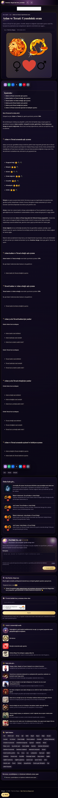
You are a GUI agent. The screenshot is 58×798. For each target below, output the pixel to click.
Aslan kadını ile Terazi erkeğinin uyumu (17, 273)
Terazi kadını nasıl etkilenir (13, 359)
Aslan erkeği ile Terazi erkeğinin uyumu (17, 451)
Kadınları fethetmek (43, 746)
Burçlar (15, 472)
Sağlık (48, 756)
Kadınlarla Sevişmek (34, 749)
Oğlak (48, 753)
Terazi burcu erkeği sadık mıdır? (15, 429)
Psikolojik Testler (30, 756)
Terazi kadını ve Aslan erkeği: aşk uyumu (18, 100)
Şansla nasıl (30, 760)
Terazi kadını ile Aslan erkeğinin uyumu (17, 306)
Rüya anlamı (41, 756)
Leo (10, 14)
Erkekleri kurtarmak (8, 742)
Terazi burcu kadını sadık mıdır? (15, 368)
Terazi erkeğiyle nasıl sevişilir (14, 425)
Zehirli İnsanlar (7, 766)
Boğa (43, 736)
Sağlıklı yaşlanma (19, 760)
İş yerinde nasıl (16, 746)
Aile (4, 736)
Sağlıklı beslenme (8, 760)
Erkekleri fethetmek (49, 739)
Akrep (17, 736)
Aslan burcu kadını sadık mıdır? (15, 342)
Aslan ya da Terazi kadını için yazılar (17, 103)
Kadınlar (33, 746)
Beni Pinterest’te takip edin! (11, 113)
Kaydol (29, 612)
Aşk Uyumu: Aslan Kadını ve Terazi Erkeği (24, 525)
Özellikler (5, 756)
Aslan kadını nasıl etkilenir (13, 333)
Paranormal (14, 756)
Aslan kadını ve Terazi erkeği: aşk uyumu (18, 98)
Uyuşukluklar (27, 763)
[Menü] (31, 2)
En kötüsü (12, 739)
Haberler (38, 742)
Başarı (37, 736)
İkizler (44, 742)
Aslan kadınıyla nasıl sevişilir (14, 338)
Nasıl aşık (41, 753)
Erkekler (39, 739)
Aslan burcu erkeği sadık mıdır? (15, 404)
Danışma (5, 551)
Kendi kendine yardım (9, 753)
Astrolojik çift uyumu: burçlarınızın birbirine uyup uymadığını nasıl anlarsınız (33, 485)
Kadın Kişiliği (25, 746)
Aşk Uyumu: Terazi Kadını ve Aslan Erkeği (24, 505)
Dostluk (5, 739)
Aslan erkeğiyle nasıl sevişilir (14, 399)
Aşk (22, 736)
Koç (18, 753)
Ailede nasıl (11, 736)
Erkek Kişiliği (21, 739)
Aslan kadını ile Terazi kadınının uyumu (17, 455)
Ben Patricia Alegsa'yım (12, 578)
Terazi (9, 472)
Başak (32, 736)
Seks (45, 760)
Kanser (44, 749)
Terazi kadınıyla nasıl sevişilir (14, 363)
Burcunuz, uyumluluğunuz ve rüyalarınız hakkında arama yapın (20, 777)
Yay (48, 763)
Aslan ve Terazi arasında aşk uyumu (16, 96)
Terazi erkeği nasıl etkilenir (13, 420)
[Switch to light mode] (27, 2)
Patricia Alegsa (11, 30)
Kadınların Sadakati (21, 749)
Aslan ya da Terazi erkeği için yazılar (17, 105)
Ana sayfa (5, 14)
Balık (27, 736)
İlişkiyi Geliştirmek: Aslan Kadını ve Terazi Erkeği (26, 515)
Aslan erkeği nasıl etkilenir (13, 395)
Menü (5, 795)
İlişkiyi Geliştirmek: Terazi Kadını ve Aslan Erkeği (26, 495)
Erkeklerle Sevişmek (22, 742)
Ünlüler (19, 763)
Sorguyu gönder (49, 568)
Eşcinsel (32, 742)
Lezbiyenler (34, 753)
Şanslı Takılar (38, 760)
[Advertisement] (29, 9)
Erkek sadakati (31, 739)
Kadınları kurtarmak (8, 749)
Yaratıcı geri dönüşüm (39, 763)
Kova (23, 753)
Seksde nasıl (6, 763)
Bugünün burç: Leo (8, 585)
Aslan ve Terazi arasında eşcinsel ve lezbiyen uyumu (21, 108)
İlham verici (6, 746)
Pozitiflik (21, 756)
